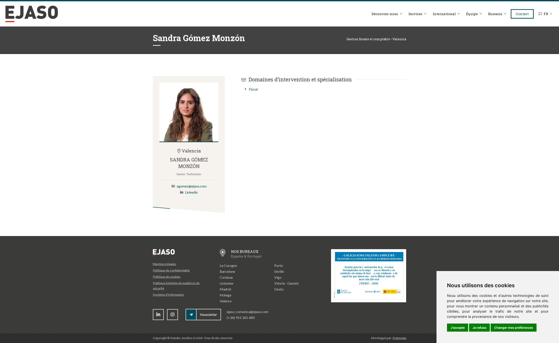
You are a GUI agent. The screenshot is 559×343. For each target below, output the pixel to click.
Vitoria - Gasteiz (286, 283)
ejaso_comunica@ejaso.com (247, 312)
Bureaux (495, 14)
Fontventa (399, 338)
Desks (279, 289)
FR (546, 14)
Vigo (277, 277)
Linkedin (191, 192)
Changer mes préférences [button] (513, 327)
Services (415, 14)
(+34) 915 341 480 (241, 317)
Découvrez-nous (385, 14)
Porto (278, 265)
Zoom (188, 112)
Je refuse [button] (479, 327)
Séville (279, 271)
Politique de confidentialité (171, 270)
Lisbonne (226, 283)
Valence (225, 301)
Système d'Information (168, 294)
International (444, 14)
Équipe (472, 14)
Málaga (225, 295)
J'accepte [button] (457, 327)
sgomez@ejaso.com (192, 186)
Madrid (225, 289)
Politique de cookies (166, 276)
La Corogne (228, 265)
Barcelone (227, 271)
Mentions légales (164, 264)
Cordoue (226, 277)
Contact (522, 14)
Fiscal (253, 89)
